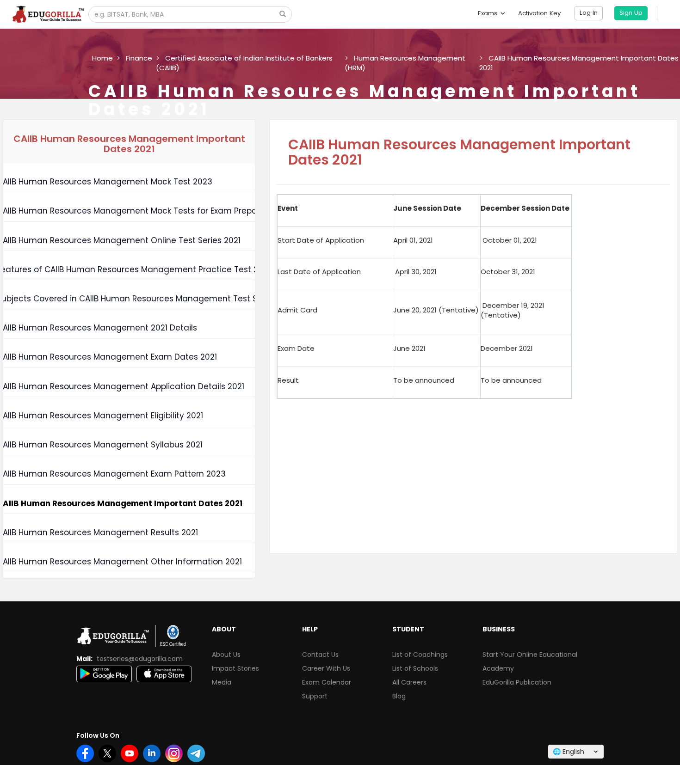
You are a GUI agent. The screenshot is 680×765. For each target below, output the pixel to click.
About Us (226, 654)
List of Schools (415, 668)
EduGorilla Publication (516, 682)
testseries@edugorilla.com (140, 658)
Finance (139, 58)
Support (315, 696)
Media (221, 682)
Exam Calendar (326, 682)
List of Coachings (420, 654)
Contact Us (320, 654)
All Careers (409, 682)
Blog (399, 696)
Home (102, 58)
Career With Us (326, 668)
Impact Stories (235, 668)
